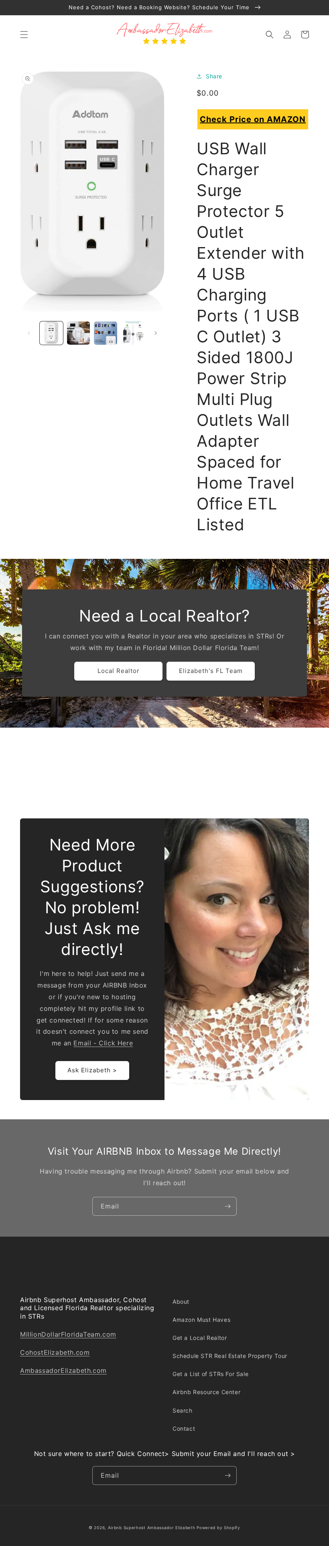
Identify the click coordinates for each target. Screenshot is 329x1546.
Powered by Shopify (218, 1527)
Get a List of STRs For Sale (210, 1373)
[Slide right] (155, 333)
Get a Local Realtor (200, 1337)
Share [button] (214, 76)
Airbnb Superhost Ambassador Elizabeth (151, 1527)
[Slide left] (29, 333)
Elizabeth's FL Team (211, 671)
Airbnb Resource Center (206, 1392)
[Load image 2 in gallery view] (78, 333)
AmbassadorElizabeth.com (63, 1370)
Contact (184, 1428)
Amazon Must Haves (201, 1319)
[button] (24, 34)
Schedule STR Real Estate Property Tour (230, 1355)
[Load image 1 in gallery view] (51, 333)
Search (183, 1410)
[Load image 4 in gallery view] (132, 333)
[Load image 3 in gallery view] (105, 333)
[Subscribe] (227, 1206)
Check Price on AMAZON (253, 119)
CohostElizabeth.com (54, 1352)
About (181, 1301)
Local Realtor (118, 671)
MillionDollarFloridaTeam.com (68, 1334)
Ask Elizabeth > (92, 1070)
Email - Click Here (103, 1043)
